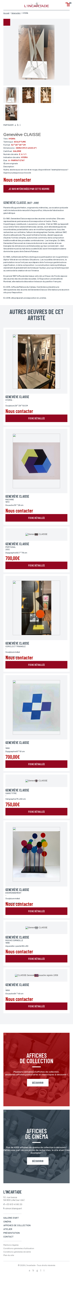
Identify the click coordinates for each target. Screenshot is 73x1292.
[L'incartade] (36, 7)
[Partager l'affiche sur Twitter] (18, 125)
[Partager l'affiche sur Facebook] (15, 125)
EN (70, 2)
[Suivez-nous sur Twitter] (33, 1270)
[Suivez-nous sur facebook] (29, 1270)
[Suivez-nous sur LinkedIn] (40, 1270)
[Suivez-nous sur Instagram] (37, 1270)
